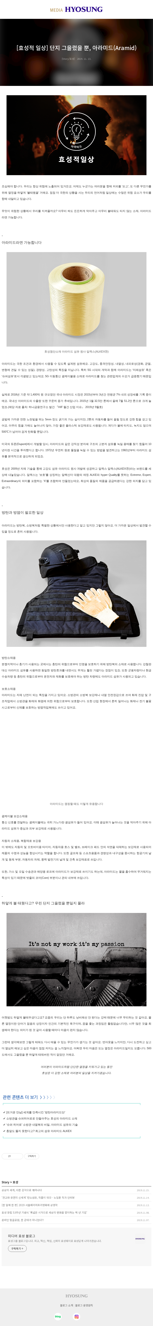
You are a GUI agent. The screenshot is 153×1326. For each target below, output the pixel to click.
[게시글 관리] (19, 1156)
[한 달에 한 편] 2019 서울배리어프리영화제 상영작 (30, 1205)
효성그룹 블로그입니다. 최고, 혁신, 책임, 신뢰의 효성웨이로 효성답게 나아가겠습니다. (55, 1241)
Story (5, 1182)
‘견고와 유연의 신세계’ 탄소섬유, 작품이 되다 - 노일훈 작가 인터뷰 (38, 1197)
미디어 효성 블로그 (21, 1236)
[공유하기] (14, 1156)
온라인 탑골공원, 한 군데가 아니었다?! (23, 1220)
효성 (15, 1182)
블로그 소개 (66, 1305)
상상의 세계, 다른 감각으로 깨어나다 (22, 1190)
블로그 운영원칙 (84, 1305)
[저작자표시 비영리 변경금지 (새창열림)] (44, 1156)
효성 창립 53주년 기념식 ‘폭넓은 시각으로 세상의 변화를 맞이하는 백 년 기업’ (44, 1212)
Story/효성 (68, 59)
